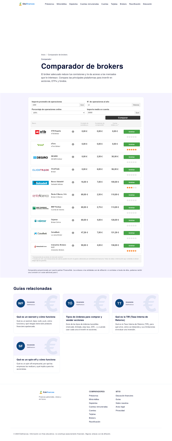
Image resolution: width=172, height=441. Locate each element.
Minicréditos (62, 4)
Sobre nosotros (122, 403)
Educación (147, 4)
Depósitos (73, 4)
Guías (118, 399)
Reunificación (134, 4)
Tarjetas (114, 4)
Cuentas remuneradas (89, 4)
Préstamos (49, 4)
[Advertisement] (86, 26)
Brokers (123, 4)
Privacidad (120, 410)
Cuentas (104, 4)
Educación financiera (124, 395)
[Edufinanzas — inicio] (28, 4)
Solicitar (132, 132)
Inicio (43, 54)
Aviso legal (120, 406)
